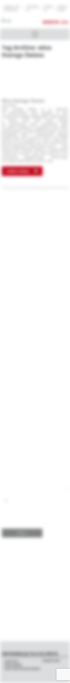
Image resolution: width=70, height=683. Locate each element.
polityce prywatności (34, 512)
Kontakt (12, 661)
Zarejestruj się (32, 8)
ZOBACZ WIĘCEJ (18, 171)
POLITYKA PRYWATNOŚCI (22, 669)
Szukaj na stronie (62, 8)
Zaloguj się (48, 8)
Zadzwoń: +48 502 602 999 (11, 8)
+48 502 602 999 (35, 318)
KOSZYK (51, 22)
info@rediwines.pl (35, 322)
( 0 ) (64, 22)
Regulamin (13, 665)
